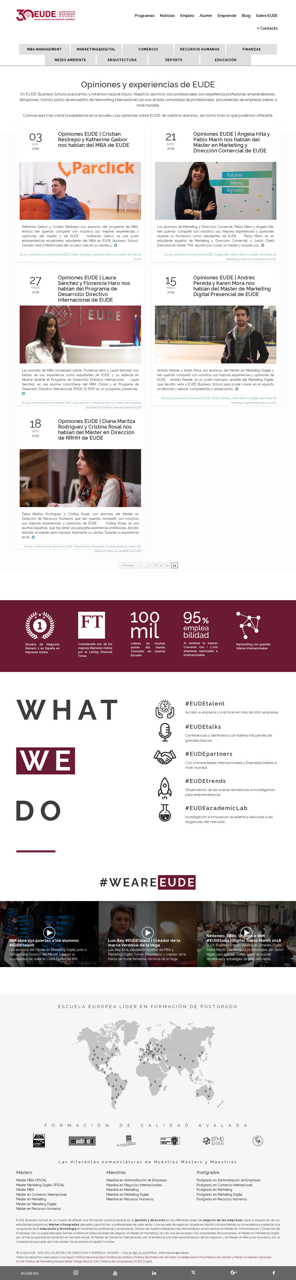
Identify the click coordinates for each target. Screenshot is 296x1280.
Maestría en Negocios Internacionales (134, 1185)
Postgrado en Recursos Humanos (222, 1199)
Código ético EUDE (86, 1261)
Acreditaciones (187, 1257)
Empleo (187, 15)
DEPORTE (174, 60)
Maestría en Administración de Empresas (136, 1180)
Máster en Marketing (31, 1199)
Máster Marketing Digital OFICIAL (40, 1185)
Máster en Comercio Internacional (41, 1194)
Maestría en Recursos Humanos (130, 1199)
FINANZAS (252, 49)
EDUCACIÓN (226, 60)
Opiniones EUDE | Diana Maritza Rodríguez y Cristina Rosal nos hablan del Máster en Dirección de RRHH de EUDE (96, 429)
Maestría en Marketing (122, 1190)
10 (167, 565)
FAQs (201, 1257)
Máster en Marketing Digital (36, 1204)
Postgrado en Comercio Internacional (225, 1185)
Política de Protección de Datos (155, 1257)
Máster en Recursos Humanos (38, 1209)
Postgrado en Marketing (214, 1190)
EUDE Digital (143, 1261)
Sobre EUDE (267, 15)
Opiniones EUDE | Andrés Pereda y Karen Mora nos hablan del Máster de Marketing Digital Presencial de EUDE (232, 285)
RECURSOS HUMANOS (200, 49)
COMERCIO (148, 49)
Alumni (206, 15)
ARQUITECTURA (122, 60)
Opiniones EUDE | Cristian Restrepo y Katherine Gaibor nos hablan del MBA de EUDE (93, 139)
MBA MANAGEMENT (44, 49)
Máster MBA (25, 1190)
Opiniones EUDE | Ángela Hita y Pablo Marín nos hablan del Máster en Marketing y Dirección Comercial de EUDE (231, 142)
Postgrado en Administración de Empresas (228, 1180)
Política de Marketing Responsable (48, 1261)
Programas (144, 15)
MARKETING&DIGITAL (96, 49)
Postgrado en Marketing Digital (219, 1194)
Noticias (167, 15)
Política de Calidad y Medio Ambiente (231, 1257)
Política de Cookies (119, 1257)
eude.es (30, 1273)
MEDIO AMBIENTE (70, 60)
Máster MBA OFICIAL (31, 1180)
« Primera (127, 565)
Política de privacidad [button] (90, 1257)
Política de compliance (116, 1261)
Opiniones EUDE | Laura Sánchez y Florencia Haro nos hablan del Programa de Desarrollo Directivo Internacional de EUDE (94, 288)
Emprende (227, 15)
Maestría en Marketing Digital (127, 1194)
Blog (246, 15)
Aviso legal (66, 1257)
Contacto (269, 28)
